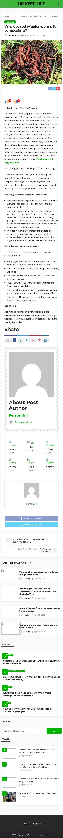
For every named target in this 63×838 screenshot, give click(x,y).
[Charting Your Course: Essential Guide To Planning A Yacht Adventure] (9, 753)
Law (8, 702)
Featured (10, 22)
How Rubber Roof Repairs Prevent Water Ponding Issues (39, 609)
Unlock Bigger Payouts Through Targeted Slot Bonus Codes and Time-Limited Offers (38, 591)
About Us (37, 823)
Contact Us (26, 823)
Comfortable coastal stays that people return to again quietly (39, 780)
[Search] (59, 4)
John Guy (26, 578)
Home (8, 686)
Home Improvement (14, 670)
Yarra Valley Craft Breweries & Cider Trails (37, 793)
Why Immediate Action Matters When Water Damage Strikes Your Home (27, 694)
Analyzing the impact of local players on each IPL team (38, 626)
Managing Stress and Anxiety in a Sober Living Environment (38, 573)
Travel (9, 654)
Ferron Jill (12, 35)
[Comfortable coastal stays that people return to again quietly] (9, 782)
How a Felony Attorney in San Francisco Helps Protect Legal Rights (27, 710)
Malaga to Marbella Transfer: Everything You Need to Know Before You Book (38, 765)
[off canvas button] (3, 4)
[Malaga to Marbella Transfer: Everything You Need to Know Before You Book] (9, 768)
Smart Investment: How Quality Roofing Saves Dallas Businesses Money (31, 678)
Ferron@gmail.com (24, 422)
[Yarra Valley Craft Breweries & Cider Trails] (9, 797)
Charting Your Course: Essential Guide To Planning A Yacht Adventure (31, 662)
